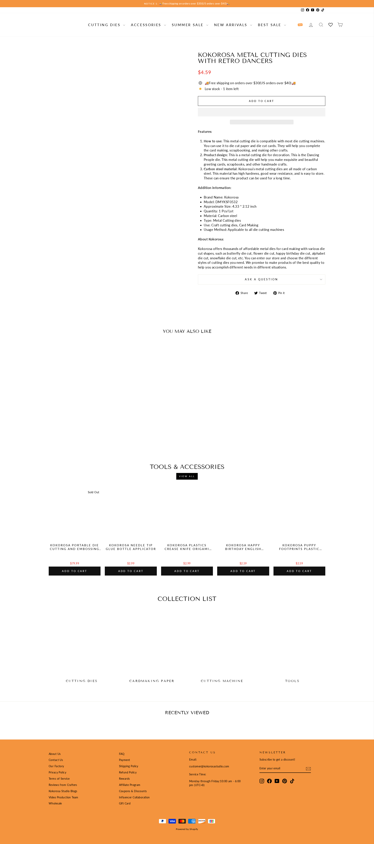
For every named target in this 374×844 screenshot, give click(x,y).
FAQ (121, 753)
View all (187, 476)
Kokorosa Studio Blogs (63, 791)
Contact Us (56, 760)
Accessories (147, 25)
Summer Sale (188, 25)
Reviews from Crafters (63, 784)
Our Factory (56, 766)
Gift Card (125, 803)
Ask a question (261, 279)
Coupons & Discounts (133, 791)
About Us (55, 753)
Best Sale (270, 25)
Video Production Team (63, 797)
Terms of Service (59, 778)
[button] (261, 112)
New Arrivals (231, 25)
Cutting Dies (105, 25)
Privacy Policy (57, 772)
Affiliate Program (129, 784)
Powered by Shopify (187, 829)
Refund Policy (128, 772)
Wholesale (55, 803)
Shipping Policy (128, 766)
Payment (124, 760)
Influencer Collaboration (134, 797)
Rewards (124, 778)
